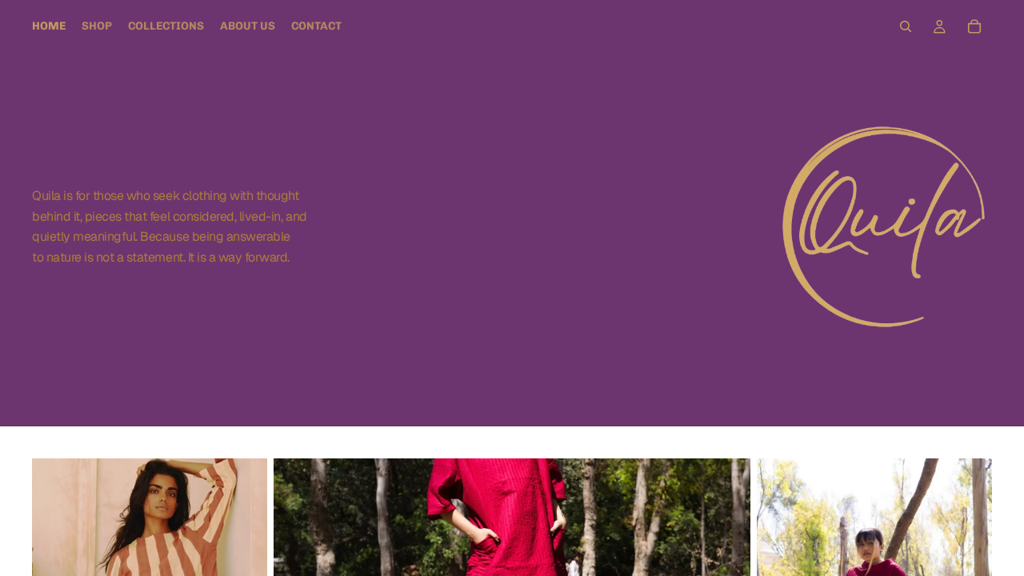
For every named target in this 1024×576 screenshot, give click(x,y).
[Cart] (974, 26)
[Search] (905, 26)
